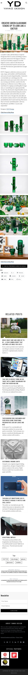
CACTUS (5, 559)
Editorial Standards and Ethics (8, 637)
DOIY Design (10, 109)
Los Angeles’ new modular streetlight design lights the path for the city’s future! (14, 580)
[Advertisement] (14, 16)
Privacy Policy (19, 637)
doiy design (14, 559)
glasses (23, 559)
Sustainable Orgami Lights (11, 461)
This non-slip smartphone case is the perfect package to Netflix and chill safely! (13, 500)
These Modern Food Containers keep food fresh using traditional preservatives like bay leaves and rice (13, 421)
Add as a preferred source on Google (15, 266)
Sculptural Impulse (9, 537)
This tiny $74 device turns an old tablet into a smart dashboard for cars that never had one (14, 381)
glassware (10, 562)
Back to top (13, 672)
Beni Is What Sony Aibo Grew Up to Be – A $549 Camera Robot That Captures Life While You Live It (13, 342)
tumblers (18, 562)
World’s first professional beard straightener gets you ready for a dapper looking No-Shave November (14, 571)
